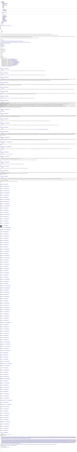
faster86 (1, 68)
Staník (1, 339)
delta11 (4, 445)
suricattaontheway (6, 438)
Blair (44, 439)
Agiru (12, 439)
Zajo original (13, 443)
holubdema (13, 437)
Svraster (1, 188)
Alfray (16, 439)
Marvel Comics (13, 59)
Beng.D (37, 439)
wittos (5, 443)
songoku (19, 442)
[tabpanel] (38, 124)
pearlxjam (1, 406)
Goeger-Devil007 (13, 440)
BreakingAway (55, 439)
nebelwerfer (56, 441)
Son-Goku (17, 442)
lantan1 (1, 281)
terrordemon (44, 442)
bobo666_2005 (48, 439)
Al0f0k (13, 439)
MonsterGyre (1, 285)
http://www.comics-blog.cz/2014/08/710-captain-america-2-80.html (41, 129)
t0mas (38, 442)
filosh (3, 437)
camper (65, 439)
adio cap (2, 444)
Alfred (17, 439)
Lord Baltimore (1, 229)
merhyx (25, 441)
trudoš (1, 212)
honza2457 (1, 255)
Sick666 (4, 442)
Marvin (5, 441)
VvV (25, 438)
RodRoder (1, 309)
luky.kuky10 (73, 437)
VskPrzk (24, 438)
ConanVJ (1, 296)
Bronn (58, 439)
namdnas (54, 441)
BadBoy (31, 439)
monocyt (39, 441)
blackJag (41, 439)
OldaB (75, 441)
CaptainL (1, 272)
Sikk (8, 442)
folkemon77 (19, 444)
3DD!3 (1, 113)
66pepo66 (7, 439)
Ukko (20, 438)
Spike (3, 438)
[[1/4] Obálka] (0, 27)
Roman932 (43, 444)
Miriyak (38, 444)
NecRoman (58, 441)
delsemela (14, 444)
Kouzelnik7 (57, 437)
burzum (59, 439)
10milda (2, 439)
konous (1, 348)
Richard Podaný (3, 46)
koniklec (33, 444)
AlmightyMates (19, 439)
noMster (65, 441)
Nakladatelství (4, 4)
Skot (9, 442)
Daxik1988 (2, 445)
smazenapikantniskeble (47, 444)
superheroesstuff (2, 322)
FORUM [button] (2, 12)
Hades (22, 440)
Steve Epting (2, 44)
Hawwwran (25, 440)
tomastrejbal (55, 442)
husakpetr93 (28, 444)
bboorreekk (33, 439)
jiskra (34, 437)
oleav (0, 380)
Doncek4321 (1, 109)
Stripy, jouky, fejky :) (5, 21)
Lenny (1, 170)
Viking (71, 442)
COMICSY (2, 1)
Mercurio (23, 441)
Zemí (3, 7)
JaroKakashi (29, 437)
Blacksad (43, 439)
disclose (1, 337)
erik (0, 430)
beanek (35, 439)
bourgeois (51, 439)
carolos (71, 439)
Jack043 (53, 440)
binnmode (39, 439)
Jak (0, 352)
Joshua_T (36, 437)
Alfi (14, 439)
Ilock (44, 440)
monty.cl (44, 441)
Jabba (23, 437)
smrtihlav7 (15, 442)
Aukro (5, 57)
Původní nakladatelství (5, 5)
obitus (40, 444)
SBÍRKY (2, 22)
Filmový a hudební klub (5, 16)
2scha (3, 439)
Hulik (38, 440)
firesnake (1, 311)
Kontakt (8, 447)
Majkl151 (1, 186)
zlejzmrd (29, 438)
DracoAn (16, 444)
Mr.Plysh (50, 441)
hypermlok (1, 365)
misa (35, 441)
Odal (71, 441)
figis (1, 437)
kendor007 (48, 437)
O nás (6, 447)
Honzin (1, 326)
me (18, 441)
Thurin (10, 438)
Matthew (1, 242)
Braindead (53, 439)
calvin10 (63, 439)
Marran (9, 445)
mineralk (1, 393)
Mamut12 (1, 203)
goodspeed (7, 437)
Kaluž (0, 131)
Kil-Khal (51, 437)
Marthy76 (36, 444)
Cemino (75, 439)
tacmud (39, 442)
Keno (49, 437)
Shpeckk (1, 294)
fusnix (22, 444)
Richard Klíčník (2, 45)
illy (43, 440)
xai (7, 443)
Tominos (57, 442)
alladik (1, 298)
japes (57, 440)
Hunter (1, 253)
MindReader (1, 378)
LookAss (67, 437)
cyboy (0, 320)
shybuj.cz (2, 442)
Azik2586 (4, 444)
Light (0, 391)
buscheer (61, 439)
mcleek (1, 244)
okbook (41, 444)
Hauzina (24, 444)
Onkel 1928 (1, 199)
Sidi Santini (6, 442)
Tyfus (0, 283)
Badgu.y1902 (6, 444)
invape (20, 437)
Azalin (28, 439)
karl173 (44, 437)
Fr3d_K (21, 444)
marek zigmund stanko (2, 363)
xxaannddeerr (54, 444)
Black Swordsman (11, 444)
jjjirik (66, 440)
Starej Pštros (27, 442)
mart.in (1, 415)
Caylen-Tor (73, 439)
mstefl (52, 441)
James (27, 437)
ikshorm (42, 440)
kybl (34, 444)
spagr (20, 442)
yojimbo (11, 443)
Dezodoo (1, 190)
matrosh (1, 417)
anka (0, 266)
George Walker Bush (2, 146)
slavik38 (2, 438)
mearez (1, 100)
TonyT (16, 438)
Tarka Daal (41, 442)
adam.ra (9, 439)
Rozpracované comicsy (5, 9)
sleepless (12, 442)
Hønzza (9, 437)
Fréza (5, 440)
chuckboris (1, 361)
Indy (45, 440)
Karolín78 (1, 307)
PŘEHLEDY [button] (2, 2)
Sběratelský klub (4, 19)
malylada (1, 201)
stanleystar (25, 442)
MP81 (46, 441)
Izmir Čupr (22, 437)
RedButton (1, 257)
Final (4, 437)
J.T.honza (49, 440)
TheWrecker (1, 350)
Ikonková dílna (4, 17)
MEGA (21, 441)
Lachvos (59, 437)
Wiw (28, 438)
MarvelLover (2, 441)
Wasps (26, 438)
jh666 (0, 335)
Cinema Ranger (1, 227)
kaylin (45, 437)
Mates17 (8, 441)
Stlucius (50, 444)
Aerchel (10, 439)
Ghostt (1, 402)
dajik (0, 270)
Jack (51, 440)
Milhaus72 (32, 441)
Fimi (0, 91)
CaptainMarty (69, 439)
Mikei (28, 441)
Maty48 (14, 441)
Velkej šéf (22, 438)
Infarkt (30, 444)
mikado (26, 441)
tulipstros (65, 442)
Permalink (2, 69)
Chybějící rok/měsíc (4, 10)
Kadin (39, 437)
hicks (10, 437)
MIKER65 (30, 441)
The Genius (46, 442)
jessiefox (31, 437)
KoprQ (55, 437)
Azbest (1, 419)
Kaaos (1, 324)
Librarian (1, 376)
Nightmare (63, 441)
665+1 (5, 439)
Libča (62, 437)
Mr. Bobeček (48, 441)
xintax (8, 443)
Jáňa (56, 440)
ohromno (73, 441)
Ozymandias (1, 214)
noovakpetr (67, 441)
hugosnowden (36, 440)
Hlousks (30, 440)
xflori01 (52, 444)
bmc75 (46, 439)
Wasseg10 (2, 443)
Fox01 (1, 389)
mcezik (15, 441)
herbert (27, 440)
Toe (53, 442)
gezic (6, 440)
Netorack (61, 441)
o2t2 (70, 441)
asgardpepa (24, 439)
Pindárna (3, 18)
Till (52, 442)
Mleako (37, 441)
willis (4, 443)
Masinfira (7, 441)
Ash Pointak (26, 439)
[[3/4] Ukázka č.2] (0, 28)
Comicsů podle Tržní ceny (5, 3)
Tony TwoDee (13, 438)
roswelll (1, 231)
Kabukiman (70, 440)
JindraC (31, 444)
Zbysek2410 (16, 443)
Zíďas (18, 443)
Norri (0, 82)
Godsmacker (10, 440)
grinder (21, 440)
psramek (11, 445)
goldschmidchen (2, 421)
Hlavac (26, 444)
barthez (9, 444)
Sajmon (1, 240)
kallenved (41, 437)
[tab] (1, 30)
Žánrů (3, 6)
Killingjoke (1, 268)
